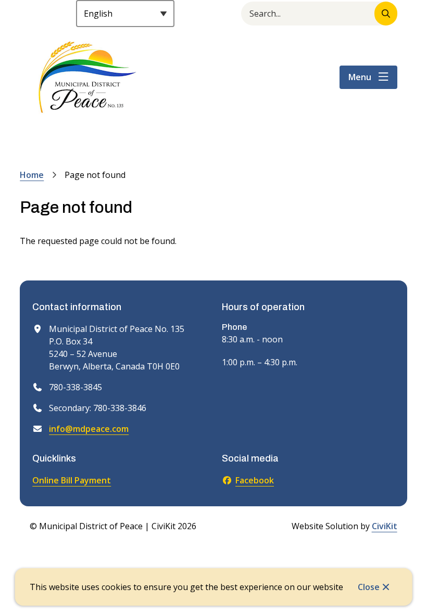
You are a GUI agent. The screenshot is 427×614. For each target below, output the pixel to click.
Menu (359, 77)
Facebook (254, 480)
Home (32, 175)
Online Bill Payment (71, 480)
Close (369, 587)
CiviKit (384, 526)
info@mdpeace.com (89, 428)
